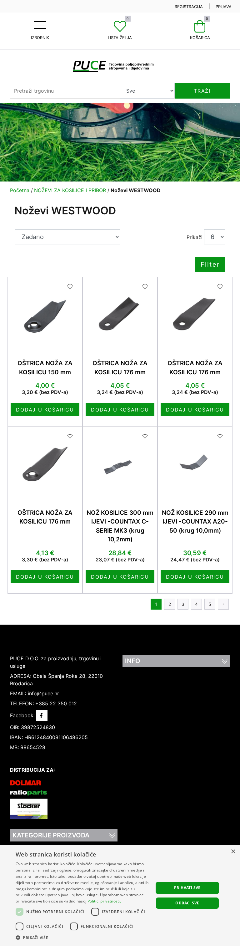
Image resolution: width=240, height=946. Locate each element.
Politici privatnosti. (104, 901)
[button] (82, 937)
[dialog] (120, 895)
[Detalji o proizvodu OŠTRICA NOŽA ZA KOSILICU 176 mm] (120, 314)
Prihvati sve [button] (187, 887)
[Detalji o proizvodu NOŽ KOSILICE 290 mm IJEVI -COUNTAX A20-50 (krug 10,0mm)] (195, 464)
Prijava (224, 6)
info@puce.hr (43, 693)
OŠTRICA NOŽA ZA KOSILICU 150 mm (45, 368)
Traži (202, 91)
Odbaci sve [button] (187, 903)
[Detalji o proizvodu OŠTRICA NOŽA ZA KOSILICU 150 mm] (45, 314)
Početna (19, 190)
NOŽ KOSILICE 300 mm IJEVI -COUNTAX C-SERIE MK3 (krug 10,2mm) (120, 526)
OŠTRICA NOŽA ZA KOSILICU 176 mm (120, 368)
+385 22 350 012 (56, 703)
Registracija (189, 6)
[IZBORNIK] (40, 20)
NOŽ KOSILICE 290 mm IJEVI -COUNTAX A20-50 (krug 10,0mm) (195, 521)
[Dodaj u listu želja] (70, 286)
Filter (210, 264)
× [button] (233, 851)
